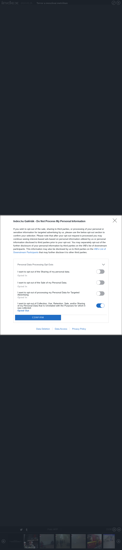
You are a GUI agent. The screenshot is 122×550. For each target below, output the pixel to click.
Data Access (61, 329)
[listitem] (61, 264)
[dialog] (61, 275)
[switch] (100, 271)
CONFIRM (38, 317)
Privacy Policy (79, 329)
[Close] (116, 221)
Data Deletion (43, 329)
